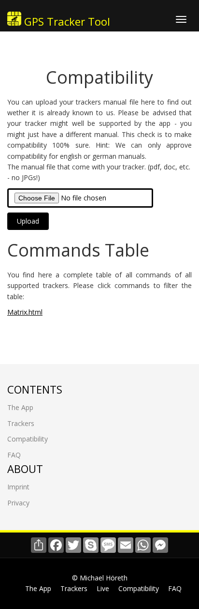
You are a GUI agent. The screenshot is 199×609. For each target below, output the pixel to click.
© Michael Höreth (100, 577)
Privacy (18, 502)
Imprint (18, 486)
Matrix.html (25, 312)
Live (103, 588)
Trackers (20, 423)
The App (20, 407)
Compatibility (27, 438)
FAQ (14, 454)
